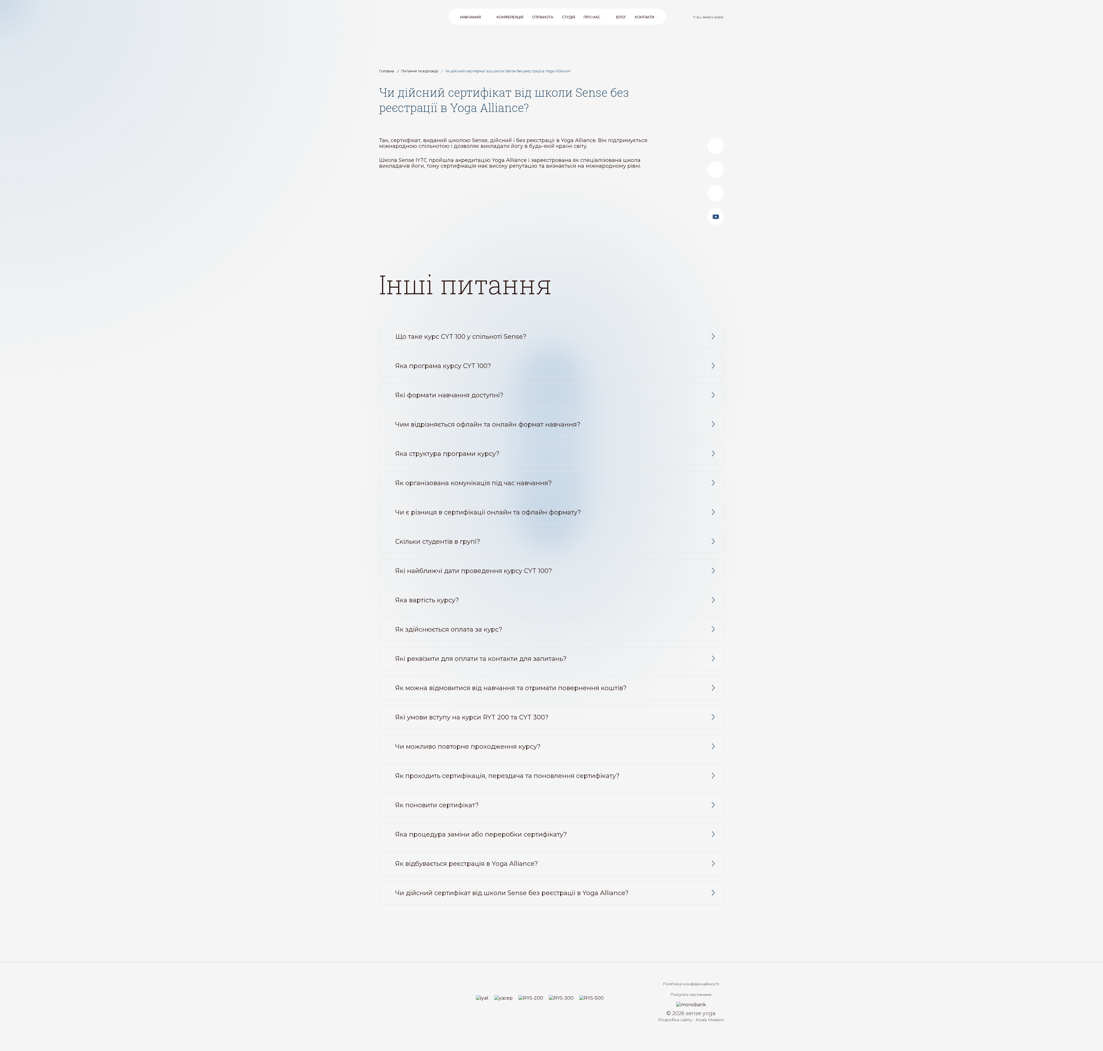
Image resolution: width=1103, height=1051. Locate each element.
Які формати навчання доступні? (449, 395)
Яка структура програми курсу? (447, 454)
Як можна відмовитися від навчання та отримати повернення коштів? (511, 688)
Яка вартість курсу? (427, 600)
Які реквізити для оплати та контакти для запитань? (481, 659)
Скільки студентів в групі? (437, 541)
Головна (386, 71)
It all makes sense (708, 17)
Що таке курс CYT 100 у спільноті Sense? (461, 336)
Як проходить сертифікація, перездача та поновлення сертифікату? (507, 776)
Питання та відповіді (419, 71)
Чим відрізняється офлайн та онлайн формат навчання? (488, 424)
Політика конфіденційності (691, 983)
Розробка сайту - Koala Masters (691, 1019)
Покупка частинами (690, 994)
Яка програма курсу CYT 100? (443, 366)
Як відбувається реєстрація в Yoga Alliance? (466, 864)
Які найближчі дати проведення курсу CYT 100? (473, 571)
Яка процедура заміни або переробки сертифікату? (481, 834)
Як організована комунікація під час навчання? (473, 483)
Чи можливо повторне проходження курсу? (468, 746)
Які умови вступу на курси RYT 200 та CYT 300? (472, 717)
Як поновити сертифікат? (437, 805)
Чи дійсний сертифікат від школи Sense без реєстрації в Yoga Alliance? (512, 893)
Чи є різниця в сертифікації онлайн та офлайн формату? (488, 512)
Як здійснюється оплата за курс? (448, 629)
